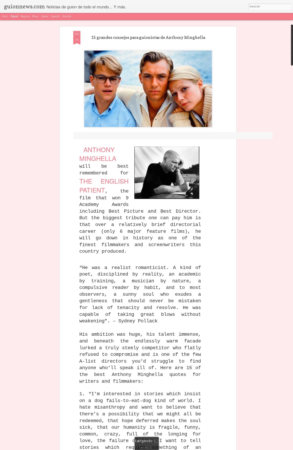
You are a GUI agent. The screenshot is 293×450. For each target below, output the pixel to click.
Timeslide (66, 16)
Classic (5, 16)
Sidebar (44, 16)
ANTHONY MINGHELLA (97, 154)
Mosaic (35, 16)
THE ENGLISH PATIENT (104, 185)
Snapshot (55, 16)
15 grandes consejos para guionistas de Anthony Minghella (148, 37)
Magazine (25, 16)
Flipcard (14, 16)
